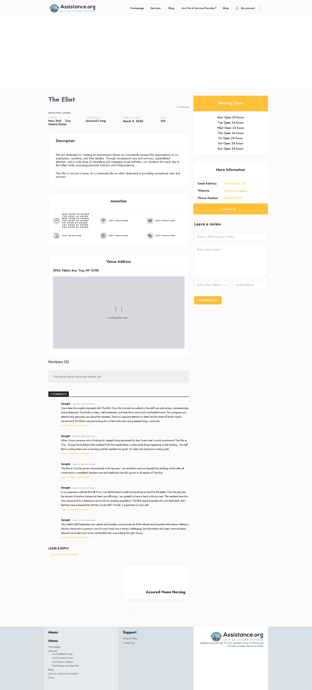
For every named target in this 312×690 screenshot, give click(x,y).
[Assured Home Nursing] (156, 577)
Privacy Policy (130, 638)
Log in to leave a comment (75, 425)
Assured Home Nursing (165, 592)
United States (57, 124)
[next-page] (135, 609)
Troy (68, 121)
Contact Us (128, 643)
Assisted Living (59, 113)
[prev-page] (126, 609)
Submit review (207, 300)
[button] (260, 8)
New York (54, 121)
